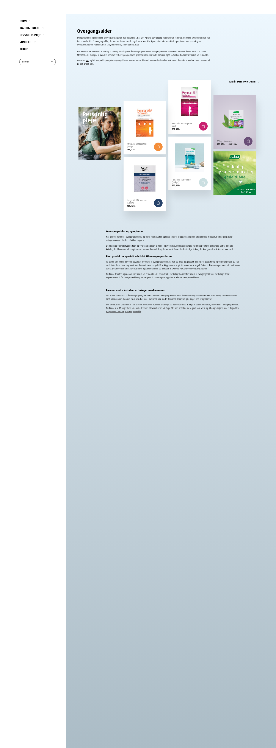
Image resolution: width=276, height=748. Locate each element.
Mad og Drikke (30, 27)
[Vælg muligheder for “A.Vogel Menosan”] (248, 141)
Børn (23, 20)
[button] (203, 126)
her (87, 60)
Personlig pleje (30, 34)
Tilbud (24, 49)
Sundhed (25, 41)
